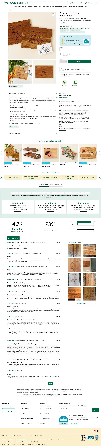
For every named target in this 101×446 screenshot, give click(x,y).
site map (4, 439)
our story (23, 406)
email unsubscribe (44, 413)
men (40, 6)
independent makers (26, 421)
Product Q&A (62, 130)
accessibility (43, 423)
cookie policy (43, 439)
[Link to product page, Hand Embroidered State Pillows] (69, 153)
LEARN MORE (73, 423)
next (50, 383)
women (35, 6)
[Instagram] (98, 430)
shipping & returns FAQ (46, 408)
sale (86, 6)
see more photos (82, 303)
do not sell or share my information (12, 441)
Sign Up (95, 410)
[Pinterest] (95, 430)
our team (23, 411)
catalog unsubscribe (45, 418)
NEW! (15, 6)
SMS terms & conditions (24, 439)
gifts (19, 6)
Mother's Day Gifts (17, 435)
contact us (8, 411)
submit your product (26, 423)
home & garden (50, 6)
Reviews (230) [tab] (44, 184)
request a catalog (44, 416)
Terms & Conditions (82, 405)
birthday (24, 6)
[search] (27, 2)
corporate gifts (79, 6)
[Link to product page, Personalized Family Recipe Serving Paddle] (13, 153)
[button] (53, 14)
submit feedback (44, 421)
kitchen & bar (58, 6)
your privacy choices (63, 439)
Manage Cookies (52, 439)
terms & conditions (12, 439)
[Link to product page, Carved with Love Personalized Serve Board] (88, 153)
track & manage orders (46, 406)
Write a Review (13, 238)
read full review (17, 211)
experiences (72, 6)
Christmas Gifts (38, 435)
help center (8, 407)
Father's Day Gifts (6, 435)
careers (23, 413)
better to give (25, 408)
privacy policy (35, 439)
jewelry (65, 6)
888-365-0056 (23, 444)
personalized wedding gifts (75, 390)
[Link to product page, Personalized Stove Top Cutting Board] (32, 153)
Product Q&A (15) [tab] (56, 184)
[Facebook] (92, 430)
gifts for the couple (25, 395)
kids (44, 6)
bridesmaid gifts (36, 395)
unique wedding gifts (61, 390)
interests (30, 6)
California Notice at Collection (32, 441)
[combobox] (46, 2)
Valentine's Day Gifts (28, 435)
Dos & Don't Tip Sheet (25, 116)
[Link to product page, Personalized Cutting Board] (50, 153)
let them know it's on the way (81, 74)
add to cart (79, 61)
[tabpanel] (50, 287)
